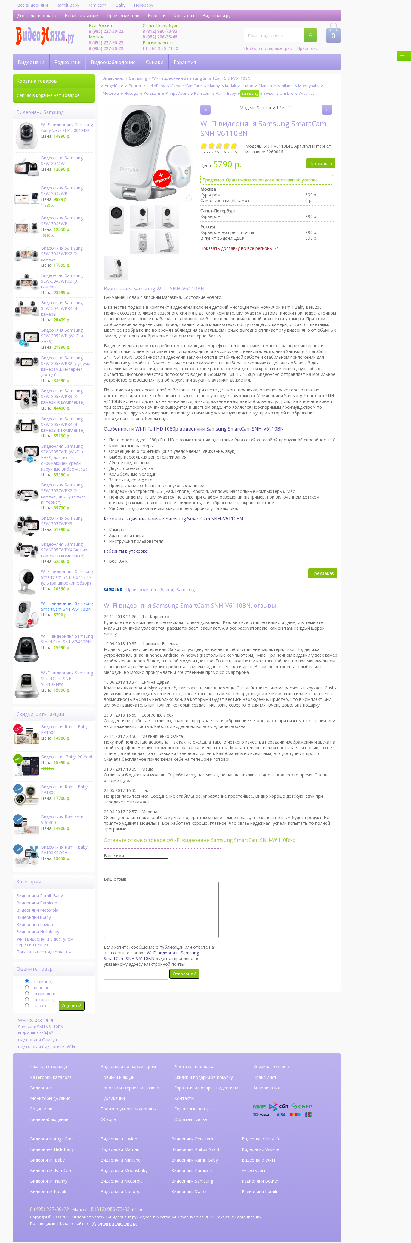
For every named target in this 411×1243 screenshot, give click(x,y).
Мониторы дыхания (50, 1098)
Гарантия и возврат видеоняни (206, 1088)
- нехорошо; (42, 999)
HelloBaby (156, 85)
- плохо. (38, 1005)
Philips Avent (177, 93)
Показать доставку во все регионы (236, 248)
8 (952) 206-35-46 (160, 37)
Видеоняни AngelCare (52, 1139)
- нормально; (43, 993)
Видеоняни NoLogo (120, 1191)
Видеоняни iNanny (48, 1181)
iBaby (120, 5)
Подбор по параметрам (268, 48)
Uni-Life (286, 93)
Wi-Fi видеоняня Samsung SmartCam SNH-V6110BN (201, 78)
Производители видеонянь (128, 1109)
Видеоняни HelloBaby (52, 1149)
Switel (269, 93)
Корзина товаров (271, 1066)
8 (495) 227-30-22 (106, 42)
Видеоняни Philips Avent (195, 1149)
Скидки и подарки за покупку (203, 1077)
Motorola (111, 93)
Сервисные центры (193, 1109)
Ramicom (97, 5)
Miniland (285, 85)
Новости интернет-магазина (129, 1088)
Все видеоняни (32, 5)
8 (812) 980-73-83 (160, 31)
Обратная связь (190, 1119)
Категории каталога (51, 1077)
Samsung (138, 78)
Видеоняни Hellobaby (37, 932)
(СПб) (116, 1209)
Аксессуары (253, 1170)
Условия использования (115, 1223)
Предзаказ (320, 163)
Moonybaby (308, 85)
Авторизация (266, 1088)
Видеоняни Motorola (37, 910)
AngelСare (114, 85)
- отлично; (41, 981)
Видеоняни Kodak (48, 1191)
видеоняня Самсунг (38, 1039)
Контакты (184, 15)
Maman (265, 85)
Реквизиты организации (239, 1217)
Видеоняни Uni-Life (261, 1139)
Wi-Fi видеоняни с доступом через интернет (44, 941)
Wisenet (306, 93)
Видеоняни (31, 62)
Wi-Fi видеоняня (35, 1020)
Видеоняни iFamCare (51, 1170)
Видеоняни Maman (119, 1149)
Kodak (230, 85)
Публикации (112, 1098)
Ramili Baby (67, 5)
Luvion (247, 85)
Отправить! (184, 973)
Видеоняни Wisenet (261, 1149)
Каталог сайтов (74, 1223)
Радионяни (67, 62)
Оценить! (71, 1005)
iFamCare (193, 85)
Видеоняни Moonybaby (123, 1170)
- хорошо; (40, 987)
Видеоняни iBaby (33, 917)
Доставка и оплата (36, 15)
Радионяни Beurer (260, 1181)
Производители (123, 15)
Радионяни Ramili (259, 1191)
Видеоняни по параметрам (128, 1066)
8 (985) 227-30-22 (106, 31)
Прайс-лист (308, 48)
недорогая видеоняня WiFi (46, 1046)
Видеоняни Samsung (192, 1181)
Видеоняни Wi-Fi (258, 1160)
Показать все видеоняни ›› (43, 952)
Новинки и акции (82, 15)
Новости (156, 15)
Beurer (135, 85)
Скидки (154, 62)
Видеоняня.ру (216, 15)
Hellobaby (143, 5)
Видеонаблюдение (113, 62)
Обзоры (108, 1119)
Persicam (152, 93)
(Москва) (58, 1209)
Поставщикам (43, 1223)
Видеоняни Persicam (192, 1139)
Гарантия (185, 62)
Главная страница (48, 1066)
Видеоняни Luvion (34, 924)
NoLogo (131, 93)
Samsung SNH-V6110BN (40, 1026)
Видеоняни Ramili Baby (39, 895)
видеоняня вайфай (35, 1033)
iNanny (213, 85)
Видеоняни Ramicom (37, 903)
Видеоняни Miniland (120, 1160)
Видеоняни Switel (188, 1191)
